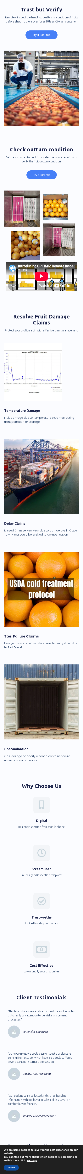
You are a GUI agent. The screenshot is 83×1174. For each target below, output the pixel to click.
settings (32, 1160)
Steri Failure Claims (21, 636)
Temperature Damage (22, 410)
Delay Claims (14, 523)
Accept (11, 1167)
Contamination (16, 749)
